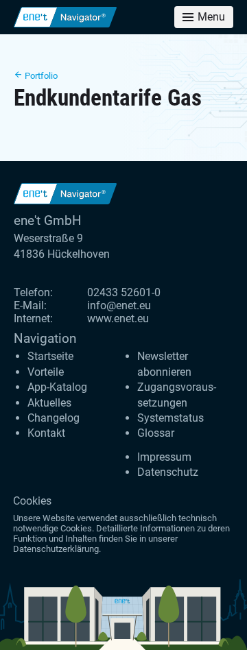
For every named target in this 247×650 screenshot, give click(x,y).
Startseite (50, 356)
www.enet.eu (118, 318)
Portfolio (40, 76)
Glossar (155, 433)
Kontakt (46, 433)
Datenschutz (167, 472)
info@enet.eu (119, 305)
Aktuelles (49, 402)
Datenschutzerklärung (56, 549)
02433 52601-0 (124, 292)
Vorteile (45, 371)
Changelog (53, 417)
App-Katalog (57, 387)
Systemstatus (170, 417)
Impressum (164, 457)
